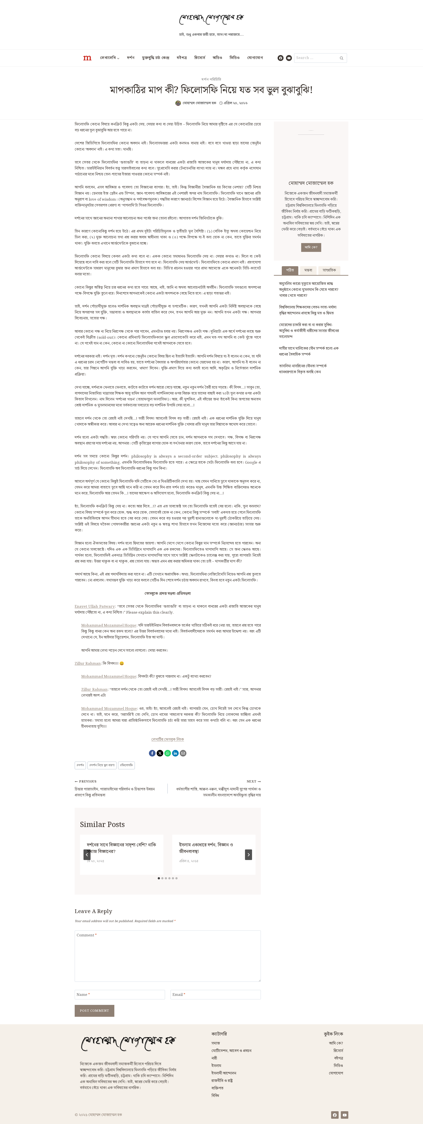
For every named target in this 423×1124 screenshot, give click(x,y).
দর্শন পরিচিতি (211, 79)
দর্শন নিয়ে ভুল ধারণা (102, 765)
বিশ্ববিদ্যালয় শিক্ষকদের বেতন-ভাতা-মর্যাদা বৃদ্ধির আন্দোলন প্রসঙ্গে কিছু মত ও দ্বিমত (307, 310)
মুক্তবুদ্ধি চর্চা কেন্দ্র (155, 58)
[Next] (248, 854)
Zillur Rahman (88, 664)
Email (179, 995)
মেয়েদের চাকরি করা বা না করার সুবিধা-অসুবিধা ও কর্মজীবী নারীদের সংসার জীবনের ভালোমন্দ (309, 331)
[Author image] (178, 103)
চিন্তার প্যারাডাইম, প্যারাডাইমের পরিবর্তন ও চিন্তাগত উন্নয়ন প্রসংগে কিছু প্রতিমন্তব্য (115, 788)
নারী (214, 1058)
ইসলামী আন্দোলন (224, 1073)
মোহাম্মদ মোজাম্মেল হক (199, 103)
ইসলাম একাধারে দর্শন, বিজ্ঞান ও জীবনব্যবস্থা (206, 848)
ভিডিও (235, 58)
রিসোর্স (200, 58)
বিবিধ (215, 1096)
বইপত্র (182, 58)
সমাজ (216, 1043)
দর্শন (131, 58)
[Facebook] (281, 58)
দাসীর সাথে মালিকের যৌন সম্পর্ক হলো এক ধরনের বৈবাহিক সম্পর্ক (309, 351)
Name (83, 995)
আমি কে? (311, 247)
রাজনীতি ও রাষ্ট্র (222, 1081)
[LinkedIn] (175, 753)
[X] (160, 753)
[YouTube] (289, 58)
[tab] (159, 878)
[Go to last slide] (87, 854)
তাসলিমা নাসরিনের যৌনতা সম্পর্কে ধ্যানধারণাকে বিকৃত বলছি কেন (303, 369)
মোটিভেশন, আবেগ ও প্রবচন (231, 1051)
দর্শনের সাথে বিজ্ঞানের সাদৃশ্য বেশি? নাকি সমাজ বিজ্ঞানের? (121, 848)
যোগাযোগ (255, 58)
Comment (87, 935)
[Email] (183, 753)
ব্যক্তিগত (217, 1088)
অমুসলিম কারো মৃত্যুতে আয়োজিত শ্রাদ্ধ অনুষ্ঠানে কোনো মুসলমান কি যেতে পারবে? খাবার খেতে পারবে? (308, 290)
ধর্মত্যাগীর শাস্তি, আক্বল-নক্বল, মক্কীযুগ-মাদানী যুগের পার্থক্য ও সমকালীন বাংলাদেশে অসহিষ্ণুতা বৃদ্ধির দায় (218, 788)
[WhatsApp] (167, 753)
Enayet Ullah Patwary (95, 607)
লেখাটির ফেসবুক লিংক (167, 739)
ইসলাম (216, 1066)
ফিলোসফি (126, 765)
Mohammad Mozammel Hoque (108, 625)
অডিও (217, 58)
